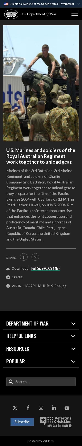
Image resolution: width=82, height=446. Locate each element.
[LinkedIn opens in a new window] (54, 408)
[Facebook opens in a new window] (28, 408)
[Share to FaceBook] (24, 257)
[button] (74, 14)
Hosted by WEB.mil (41, 441)
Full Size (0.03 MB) (45, 268)
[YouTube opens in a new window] (67, 408)
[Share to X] (35, 257)
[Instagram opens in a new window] (41, 408)
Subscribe (22, 422)
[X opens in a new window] (15, 408)
